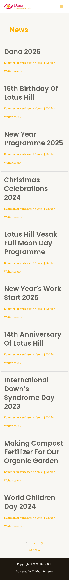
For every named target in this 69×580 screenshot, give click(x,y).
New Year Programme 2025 (33, 139)
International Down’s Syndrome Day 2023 (29, 393)
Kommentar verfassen (18, 63)
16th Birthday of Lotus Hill (31, 93)
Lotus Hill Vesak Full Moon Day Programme (30, 243)
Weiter (34, 550)
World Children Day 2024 (29, 502)
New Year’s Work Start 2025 (32, 293)
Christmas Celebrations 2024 (26, 188)
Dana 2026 (22, 51)
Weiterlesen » (13, 71)
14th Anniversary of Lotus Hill (32, 339)
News (38, 63)
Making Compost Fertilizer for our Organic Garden (33, 452)
